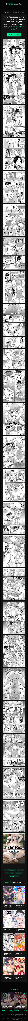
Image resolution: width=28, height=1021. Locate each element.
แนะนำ (23, 12)
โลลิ (16, 29)
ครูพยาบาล (21, 26)
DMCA (10, 1010)
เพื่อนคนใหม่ (7, 28)
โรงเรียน (13, 29)
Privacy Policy (17, 1010)
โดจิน (15, 28)
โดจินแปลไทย (16, 12)
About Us (4, 1010)
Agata (11, 19)
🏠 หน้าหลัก (7, 12)
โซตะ (12, 28)
